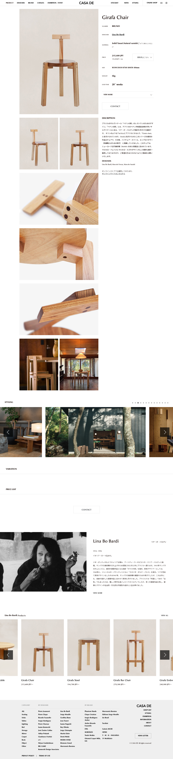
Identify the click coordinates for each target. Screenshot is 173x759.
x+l (39, 740)
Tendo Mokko (90, 735)
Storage (24, 730)
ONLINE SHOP (152, 3)
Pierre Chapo (43, 714)
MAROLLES (89, 732)
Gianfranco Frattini (45, 737)
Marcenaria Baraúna (67, 746)
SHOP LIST (147, 710)
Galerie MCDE (107, 729)
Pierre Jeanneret (44, 711)
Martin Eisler (65, 734)
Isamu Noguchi (65, 724)
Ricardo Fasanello (44, 718)
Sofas (24, 718)
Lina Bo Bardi (118, 34)
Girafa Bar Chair (120, 680)
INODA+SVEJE (65, 740)
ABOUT (148, 723)
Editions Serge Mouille (110, 714)
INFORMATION (145, 720)
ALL (23, 711)
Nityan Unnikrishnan (45, 743)
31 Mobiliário (107, 738)
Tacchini (105, 723)
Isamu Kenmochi (44, 727)
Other (24, 746)
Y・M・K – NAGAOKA (110, 735)
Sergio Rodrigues (44, 721)
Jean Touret (64, 721)
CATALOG (40, 3)
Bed (23, 727)
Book (23, 740)
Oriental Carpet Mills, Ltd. (93, 739)
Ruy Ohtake (64, 727)
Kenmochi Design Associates (48, 749)
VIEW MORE (97, 593)
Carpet (24, 737)
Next (164, 432)
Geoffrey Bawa (65, 718)
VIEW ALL (164, 615)
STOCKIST (114, 3)
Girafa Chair (25, 680)
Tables (24, 721)
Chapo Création (90, 714)
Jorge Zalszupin (66, 730)
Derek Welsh (64, 737)
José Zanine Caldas (45, 730)
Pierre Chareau (43, 724)
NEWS (126, 3)
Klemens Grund (66, 743)
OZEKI (104, 732)
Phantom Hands (90, 711)
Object (24, 743)
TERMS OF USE (44, 756)
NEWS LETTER (143, 736)
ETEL (86, 729)
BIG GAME (42, 746)
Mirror (24, 734)
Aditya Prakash (43, 734)
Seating (24, 714)
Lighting (25, 724)
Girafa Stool (71, 680)
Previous (8, 432)
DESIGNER (21, 3)
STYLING (135, 3)
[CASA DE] (86, 3)
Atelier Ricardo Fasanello (90, 724)
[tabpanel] (87, 432)
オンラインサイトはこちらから (113, 173)
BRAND (31, 3)
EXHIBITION (147, 716)
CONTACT (115, 106)
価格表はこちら (143, 57)
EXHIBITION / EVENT (55, 3)
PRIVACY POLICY (28, 756)
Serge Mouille (65, 714)
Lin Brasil (105, 718)
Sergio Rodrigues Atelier (91, 719)
